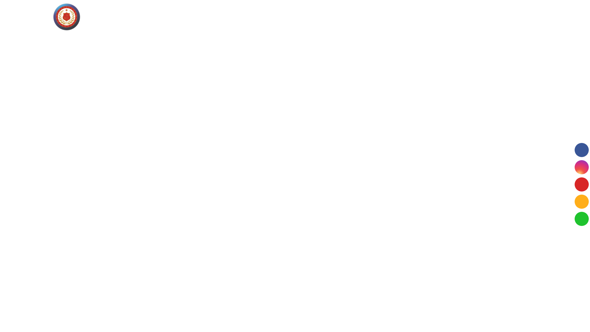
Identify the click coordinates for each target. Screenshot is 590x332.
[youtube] (582, 184)
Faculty (241, 17)
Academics (217, 17)
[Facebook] (582, 150)
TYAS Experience (273, 17)
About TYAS (160, 17)
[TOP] (580, 319)
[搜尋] (576, 17)
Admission (190, 17)
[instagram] (582, 167)
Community (309, 17)
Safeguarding (339, 17)
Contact (391, 17)
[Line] (582, 202)
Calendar (368, 17)
